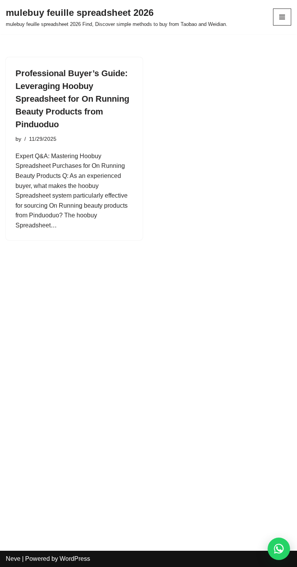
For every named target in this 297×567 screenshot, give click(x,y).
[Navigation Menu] (282, 17)
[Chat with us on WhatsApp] (279, 549)
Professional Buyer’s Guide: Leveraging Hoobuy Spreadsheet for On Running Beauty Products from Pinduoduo (72, 98)
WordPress (75, 558)
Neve (13, 558)
